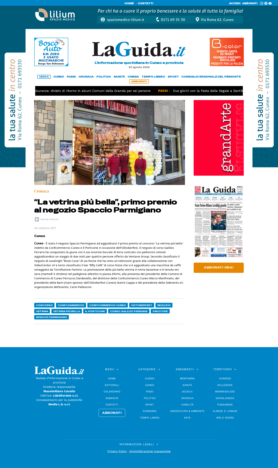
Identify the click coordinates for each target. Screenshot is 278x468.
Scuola (187, 391)
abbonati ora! (219, 267)
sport (173, 76)
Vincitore (160, 311)
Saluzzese (225, 385)
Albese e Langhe (225, 410)
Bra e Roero (225, 417)
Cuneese (225, 378)
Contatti (112, 404)
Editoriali (112, 385)
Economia (150, 410)
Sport (149, 404)
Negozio (164, 305)
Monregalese (225, 391)
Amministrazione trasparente (150, 451)
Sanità (187, 385)
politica (103, 76)
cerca (44, 76)
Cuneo (149, 385)
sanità (119, 76)
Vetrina (42, 311)
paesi (71, 76)
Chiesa (149, 378)
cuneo (58, 76)
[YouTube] (270, 3)
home (129, 3)
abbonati (249, 3)
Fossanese (225, 404)
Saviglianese (225, 398)
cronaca (86, 76)
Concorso (44, 305)
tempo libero (153, 76)
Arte (187, 417)
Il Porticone (95, 311)
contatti (145, 3)
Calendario (112, 391)
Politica (150, 398)
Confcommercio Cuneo (107, 305)
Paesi (149, 391)
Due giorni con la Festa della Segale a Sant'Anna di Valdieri (207, 91)
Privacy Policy (117, 451)
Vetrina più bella (66, 311)
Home (112, 378)
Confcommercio (71, 305)
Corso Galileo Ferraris (129, 311)
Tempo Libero (149, 417)
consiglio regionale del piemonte (211, 76)
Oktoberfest (141, 305)
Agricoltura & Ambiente (187, 410)
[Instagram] (261, 3)
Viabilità (187, 404)
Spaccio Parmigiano (51, 317)
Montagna (187, 378)
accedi (234, 3)
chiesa (133, 76)
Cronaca (187, 398)
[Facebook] (265, 3)
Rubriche (112, 398)
